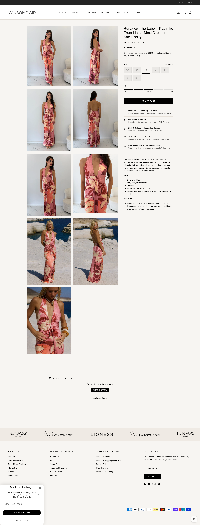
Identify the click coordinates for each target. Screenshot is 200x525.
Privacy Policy (56, 472)
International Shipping (104, 472)
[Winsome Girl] (23, 12)
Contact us (166, 148)
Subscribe (152, 476)
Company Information (16, 461)
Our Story (12, 457)
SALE (138, 12)
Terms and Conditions (58, 468)
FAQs (52, 461)
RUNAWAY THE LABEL (135, 42)
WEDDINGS (106, 12)
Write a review (100, 390)
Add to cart (148, 101)
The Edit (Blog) (14, 468)
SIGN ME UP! (22, 513)
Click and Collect (103, 457)
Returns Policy (102, 464)
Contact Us (54, 457)
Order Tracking (102, 468)
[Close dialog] (40, 488)
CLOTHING (91, 12)
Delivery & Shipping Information (108, 461)
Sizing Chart (55, 464)
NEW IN (62, 12)
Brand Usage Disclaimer (17, 464)
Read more (165, 139)
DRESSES (75, 12)
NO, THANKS (22, 521)
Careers (11, 472)
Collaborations (13, 475)
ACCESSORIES (123, 12)
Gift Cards (54, 475)
